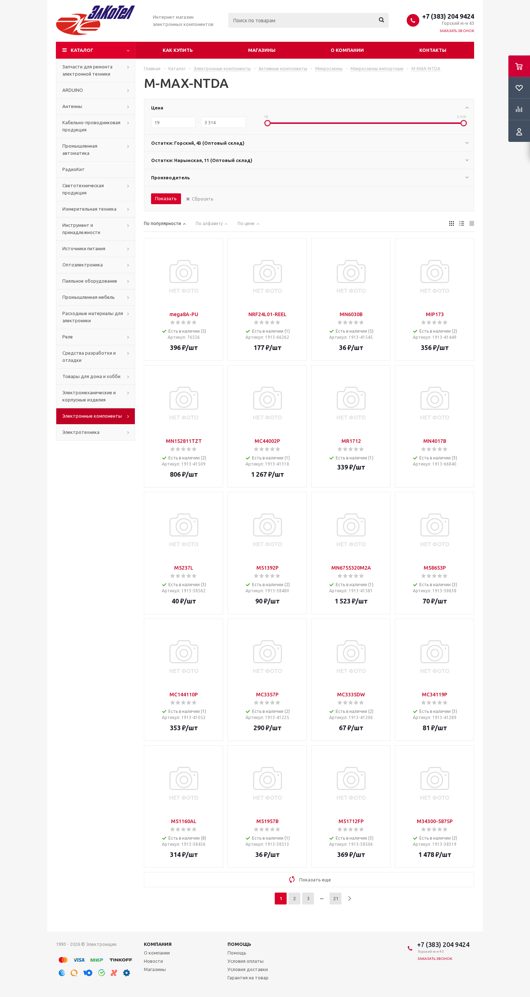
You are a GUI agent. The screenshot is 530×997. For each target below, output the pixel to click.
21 (335, 898)
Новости (153, 961)
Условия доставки (248, 969)
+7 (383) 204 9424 (448, 16)
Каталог (82, 50)
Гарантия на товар (248, 977)
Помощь (239, 944)
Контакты (432, 50)
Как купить (178, 50)
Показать (166, 198)
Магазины (261, 50)
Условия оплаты (246, 961)
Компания (158, 944)
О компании (347, 50)
